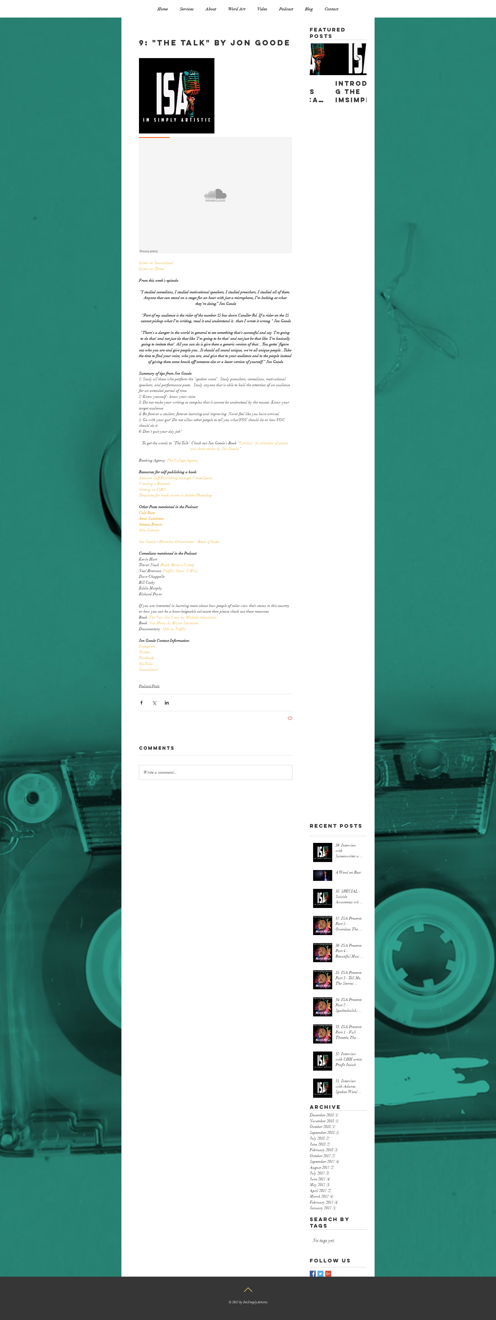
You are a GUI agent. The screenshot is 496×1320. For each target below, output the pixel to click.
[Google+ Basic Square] (328, 1274)
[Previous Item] (318, 60)
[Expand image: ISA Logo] (176, 95)
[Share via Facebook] (141, 702)
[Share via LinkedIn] (166, 702)
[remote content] (215, 195)
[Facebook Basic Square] (313, 1274)
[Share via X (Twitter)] (154, 702)
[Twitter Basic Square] (320, 1274)
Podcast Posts (149, 686)
